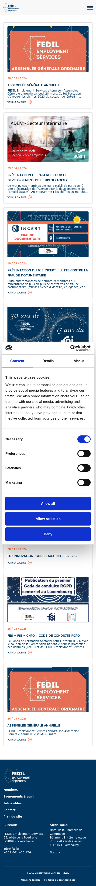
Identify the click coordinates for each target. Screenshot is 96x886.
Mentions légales (30, 879)
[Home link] (17, 775)
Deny (48, 534)
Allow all (48, 504)
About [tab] (79, 361)
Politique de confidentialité (59, 879)
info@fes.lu (11, 848)
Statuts (55, 852)
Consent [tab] (17, 361)
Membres (10, 789)
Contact (9, 809)
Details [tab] (48, 361)
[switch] (84, 453)
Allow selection (48, 519)
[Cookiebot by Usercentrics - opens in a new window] (70, 348)
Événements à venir (19, 796)
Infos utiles (12, 803)
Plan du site (12, 816)
